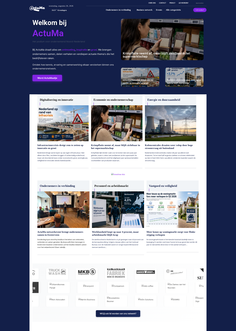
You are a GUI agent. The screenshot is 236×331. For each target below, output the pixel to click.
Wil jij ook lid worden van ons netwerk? (118, 313)
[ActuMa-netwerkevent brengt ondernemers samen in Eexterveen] (63, 209)
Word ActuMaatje (47, 78)
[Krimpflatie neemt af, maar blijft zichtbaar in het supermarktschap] (162, 39)
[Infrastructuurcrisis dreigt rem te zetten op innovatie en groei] (140, 77)
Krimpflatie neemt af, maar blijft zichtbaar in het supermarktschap (156, 55)
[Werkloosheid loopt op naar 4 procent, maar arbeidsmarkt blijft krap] (118, 209)
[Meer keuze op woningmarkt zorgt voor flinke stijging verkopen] (173, 209)
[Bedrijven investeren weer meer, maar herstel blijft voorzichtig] (184, 77)
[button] (193, 3)
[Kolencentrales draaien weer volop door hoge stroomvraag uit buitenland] (170, 123)
